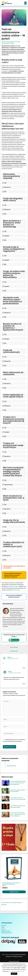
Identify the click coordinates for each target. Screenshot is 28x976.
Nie (5, 191)
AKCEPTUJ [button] (14, 973)
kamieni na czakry (15, 589)
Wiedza (12, 41)
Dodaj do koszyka (14, 891)
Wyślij (23, 667)
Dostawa (3, 925)
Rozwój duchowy (6, 41)
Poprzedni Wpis (14, 647)
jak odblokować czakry (12, 586)
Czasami (6, 235)
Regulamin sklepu (5, 931)
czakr (16, 45)
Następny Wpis (14, 651)
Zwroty (3, 929)
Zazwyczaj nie (8, 484)
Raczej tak (7, 361)
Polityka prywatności (6, 932)
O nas (2, 927)
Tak (5, 183)
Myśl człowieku (6, 954)
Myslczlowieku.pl (11, 765)
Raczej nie (7, 187)
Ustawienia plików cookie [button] (17, 971)
